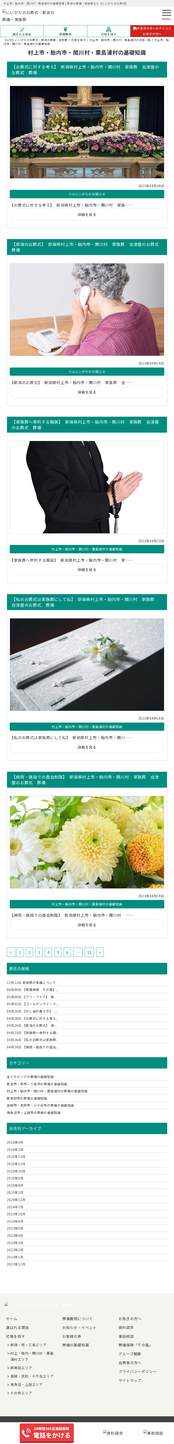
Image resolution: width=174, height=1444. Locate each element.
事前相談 (126, 1336)
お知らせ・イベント (79, 1327)
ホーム (11, 1318)
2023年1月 (15, 1257)
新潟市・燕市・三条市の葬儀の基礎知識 (37, 1084)
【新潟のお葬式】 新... (32, 1025)
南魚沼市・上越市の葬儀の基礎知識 (34, 1112)
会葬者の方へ (129, 1362)
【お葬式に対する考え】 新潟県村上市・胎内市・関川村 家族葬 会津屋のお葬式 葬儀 (85, 69)
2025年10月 (16, 1171)
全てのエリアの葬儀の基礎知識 (30, 1076)
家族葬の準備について (31, 982)
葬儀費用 (65, 34)
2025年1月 (15, 1192)
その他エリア (21, 1392)
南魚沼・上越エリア (26, 1384)
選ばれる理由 (21, 34)
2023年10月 (16, 1214)
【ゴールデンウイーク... (33, 1004)
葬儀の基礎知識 (75, 1345)
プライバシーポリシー (137, 1371)
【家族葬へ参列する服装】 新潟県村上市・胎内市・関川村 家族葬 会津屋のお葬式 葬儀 (85, 424)
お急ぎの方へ (152, 34)
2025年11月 (16, 1164)
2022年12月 (16, 1264)
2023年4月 (15, 1235)
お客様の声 (71, 1336)
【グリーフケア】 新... (32, 997)
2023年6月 (15, 1221)
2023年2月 (15, 1250)
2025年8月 (15, 1185)
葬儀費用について (77, 1318)
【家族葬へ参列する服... (33, 1032)
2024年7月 (15, 1207)
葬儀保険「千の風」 (135, 1345)
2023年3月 (15, 1243)
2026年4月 (15, 1142)
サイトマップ (129, 1380)
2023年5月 (15, 1228)
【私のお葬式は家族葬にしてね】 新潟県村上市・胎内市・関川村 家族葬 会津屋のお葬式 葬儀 (85, 602)
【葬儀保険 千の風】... (33, 989)
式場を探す (108, 34)
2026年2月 (15, 1149)
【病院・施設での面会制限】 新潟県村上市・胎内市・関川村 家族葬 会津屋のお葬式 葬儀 (85, 779)
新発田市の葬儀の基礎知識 (27, 1098)
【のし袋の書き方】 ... (32, 1011)
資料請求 (126, 1327)
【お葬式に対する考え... (33, 1018)
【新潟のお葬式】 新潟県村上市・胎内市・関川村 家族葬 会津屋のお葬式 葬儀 (87, 247)
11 (89, 952)
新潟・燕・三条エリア (28, 1344)
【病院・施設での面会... (33, 1047)
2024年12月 (16, 1199)
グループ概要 (129, 1353)
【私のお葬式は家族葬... (33, 1039)
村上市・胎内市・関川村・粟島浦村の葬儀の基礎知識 (47, 1091)
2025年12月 (16, 1156)
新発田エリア (21, 1367)
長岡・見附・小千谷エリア (31, 1376)
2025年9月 (15, 1178)
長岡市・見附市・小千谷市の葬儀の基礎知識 (40, 1105)
